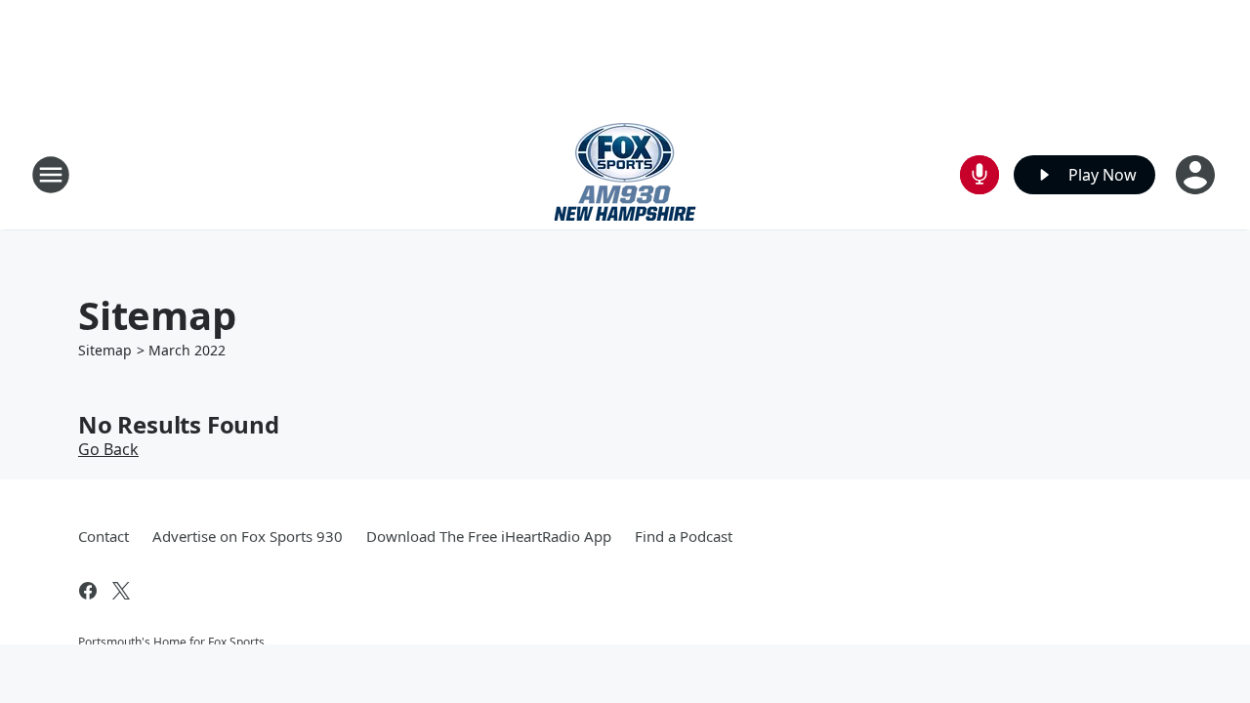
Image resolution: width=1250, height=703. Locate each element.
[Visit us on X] (121, 590)
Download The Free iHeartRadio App (488, 536)
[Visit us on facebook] (88, 590)
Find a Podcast (683, 536)
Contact (103, 536)
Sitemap (105, 350)
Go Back (108, 449)
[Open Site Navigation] (50, 174)
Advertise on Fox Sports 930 (247, 536)
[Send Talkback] (979, 174)
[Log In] (1197, 174)
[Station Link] (625, 174)
